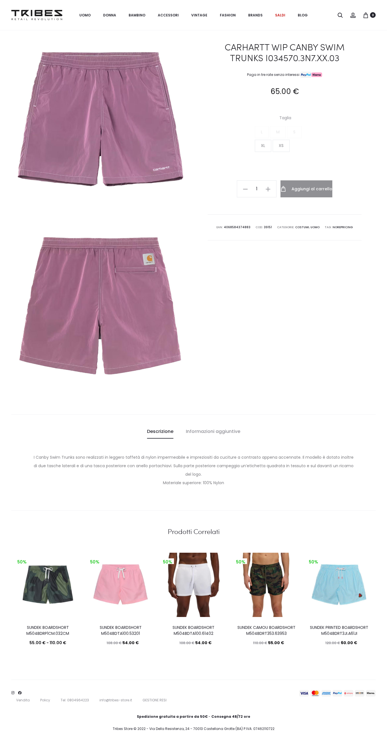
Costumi (302, 227)
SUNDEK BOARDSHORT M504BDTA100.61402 (193, 630)
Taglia (285, 118)
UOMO (85, 15)
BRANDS (255, 15)
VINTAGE (199, 15)
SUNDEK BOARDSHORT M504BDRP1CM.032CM (47, 630)
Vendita (23, 700)
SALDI (280, 15)
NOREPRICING (343, 227)
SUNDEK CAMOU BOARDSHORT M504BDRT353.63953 (266, 630)
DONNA (109, 15)
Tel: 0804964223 (75, 700)
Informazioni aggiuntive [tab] (213, 431)
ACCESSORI (168, 15)
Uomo (315, 227)
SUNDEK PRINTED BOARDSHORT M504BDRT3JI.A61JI (339, 630)
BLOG (303, 15)
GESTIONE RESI (155, 700)
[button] (261, 132)
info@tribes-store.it (115, 700)
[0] (366, 15)
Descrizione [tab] (160, 431)
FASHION (228, 15)
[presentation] (19, 585)
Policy (45, 700)
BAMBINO (137, 15)
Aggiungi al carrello (311, 189)
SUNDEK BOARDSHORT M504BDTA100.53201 (121, 630)
